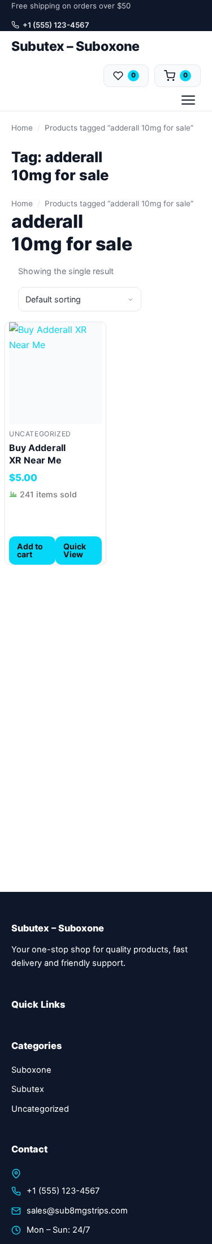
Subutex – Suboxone (75, 46)
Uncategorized (40, 434)
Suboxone (31, 1070)
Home (22, 127)
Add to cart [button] (30, 550)
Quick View (74, 550)
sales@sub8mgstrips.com (77, 1211)
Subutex (27, 1089)
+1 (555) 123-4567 (56, 24)
